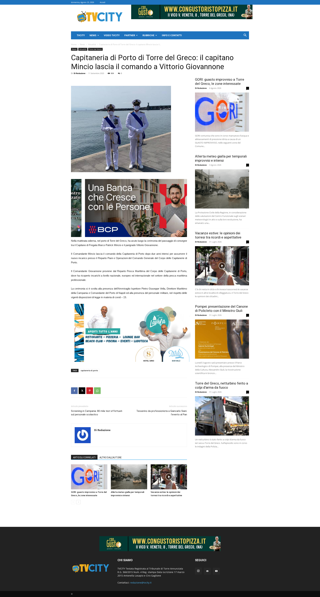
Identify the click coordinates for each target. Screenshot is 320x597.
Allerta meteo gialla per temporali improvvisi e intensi (221, 158)
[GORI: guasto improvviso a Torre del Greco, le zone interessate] (89, 476)
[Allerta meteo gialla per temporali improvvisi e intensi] (129, 476)
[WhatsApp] (97, 390)
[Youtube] (216, 571)
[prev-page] (73, 502)
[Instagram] (198, 571)
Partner (129, 35)
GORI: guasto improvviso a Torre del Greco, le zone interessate (219, 82)
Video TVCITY (112, 35)
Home (74, 44)
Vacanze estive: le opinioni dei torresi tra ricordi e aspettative (218, 235)
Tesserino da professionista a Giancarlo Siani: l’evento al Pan (161, 413)
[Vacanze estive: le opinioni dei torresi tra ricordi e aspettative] (169, 476)
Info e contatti (172, 35)
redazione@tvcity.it (141, 582)
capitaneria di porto (89, 370)
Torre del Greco (95, 49)
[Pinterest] (89, 390)
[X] (82, 390)
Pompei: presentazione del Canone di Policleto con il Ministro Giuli (221, 308)
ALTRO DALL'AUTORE (111, 457)
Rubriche (148, 35)
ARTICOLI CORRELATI (84, 457)
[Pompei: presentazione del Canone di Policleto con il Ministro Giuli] (222, 339)
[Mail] (207, 571)
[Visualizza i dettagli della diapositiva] (76, 208)
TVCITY (81, 35)
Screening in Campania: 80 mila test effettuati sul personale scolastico (96, 413)
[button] (245, 35)
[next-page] (78, 502)
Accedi (102, 2)
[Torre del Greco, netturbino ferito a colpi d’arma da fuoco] (222, 416)
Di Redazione (80, 73)
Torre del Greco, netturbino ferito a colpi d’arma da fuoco (221, 385)
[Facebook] (74, 390)
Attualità (92, 44)
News (93, 35)
